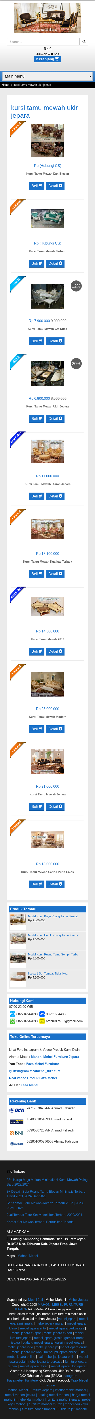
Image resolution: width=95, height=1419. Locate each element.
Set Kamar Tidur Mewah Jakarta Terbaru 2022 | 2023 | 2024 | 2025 (45, 1205)
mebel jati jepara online (60, 1352)
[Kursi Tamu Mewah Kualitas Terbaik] (47, 528)
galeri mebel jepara (68, 1342)
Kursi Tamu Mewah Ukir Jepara (47, 406)
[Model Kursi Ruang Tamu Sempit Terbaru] (18, 958)
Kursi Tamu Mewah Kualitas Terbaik (47, 561)
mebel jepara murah (49, 1323)
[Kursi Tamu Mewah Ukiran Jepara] (47, 451)
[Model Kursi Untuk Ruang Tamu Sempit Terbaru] (18, 939)
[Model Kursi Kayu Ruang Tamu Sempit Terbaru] (18, 919)
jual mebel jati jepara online (57, 1356)
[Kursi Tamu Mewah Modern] (47, 684)
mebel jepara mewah (26, 1352)
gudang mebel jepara (38, 1342)
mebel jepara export (58, 1333)
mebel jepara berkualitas (66, 1328)
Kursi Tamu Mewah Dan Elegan (47, 173)
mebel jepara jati (47, 1347)
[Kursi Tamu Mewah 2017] (47, 606)
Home (5, 84)
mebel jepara (67, 1319)
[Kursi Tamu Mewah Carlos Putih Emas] (47, 839)
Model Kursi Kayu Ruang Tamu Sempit (53, 916)
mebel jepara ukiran (34, 1366)
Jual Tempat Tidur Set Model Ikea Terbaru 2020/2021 (44, 1215)
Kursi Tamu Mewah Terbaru (47, 251)
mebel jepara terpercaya (44, 1361)
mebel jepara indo (20, 1347)
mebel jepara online (74, 1347)
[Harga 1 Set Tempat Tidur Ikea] (18, 976)
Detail (54, 186)
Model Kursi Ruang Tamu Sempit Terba (53, 954)
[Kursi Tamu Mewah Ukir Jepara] (47, 373)
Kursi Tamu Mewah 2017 (47, 639)
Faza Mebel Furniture (42, 1064)
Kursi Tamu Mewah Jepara (48, 794)
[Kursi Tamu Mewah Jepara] (47, 761)
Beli (35, 186)
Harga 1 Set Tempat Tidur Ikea (47, 973)
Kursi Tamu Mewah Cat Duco (47, 329)
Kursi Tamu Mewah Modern (47, 716)
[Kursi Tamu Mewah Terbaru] (47, 218)
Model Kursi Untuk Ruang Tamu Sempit (53, 935)
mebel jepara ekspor (26, 1333)
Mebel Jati (35, 1300)
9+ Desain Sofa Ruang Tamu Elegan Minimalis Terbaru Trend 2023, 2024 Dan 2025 (46, 1194)
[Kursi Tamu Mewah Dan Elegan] (47, 141)
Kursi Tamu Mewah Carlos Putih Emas (47, 872)
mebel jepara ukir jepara (68, 1366)
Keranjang (45, 59)
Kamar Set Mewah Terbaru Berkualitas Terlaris (40, 1222)
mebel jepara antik (33, 1328)
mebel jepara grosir (48, 1338)
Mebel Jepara (78, 1300)
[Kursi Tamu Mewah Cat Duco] (47, 296)
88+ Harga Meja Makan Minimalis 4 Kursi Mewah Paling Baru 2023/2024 (47, 1182)
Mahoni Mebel (27, 1256)
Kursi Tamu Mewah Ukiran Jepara (47, 484)
